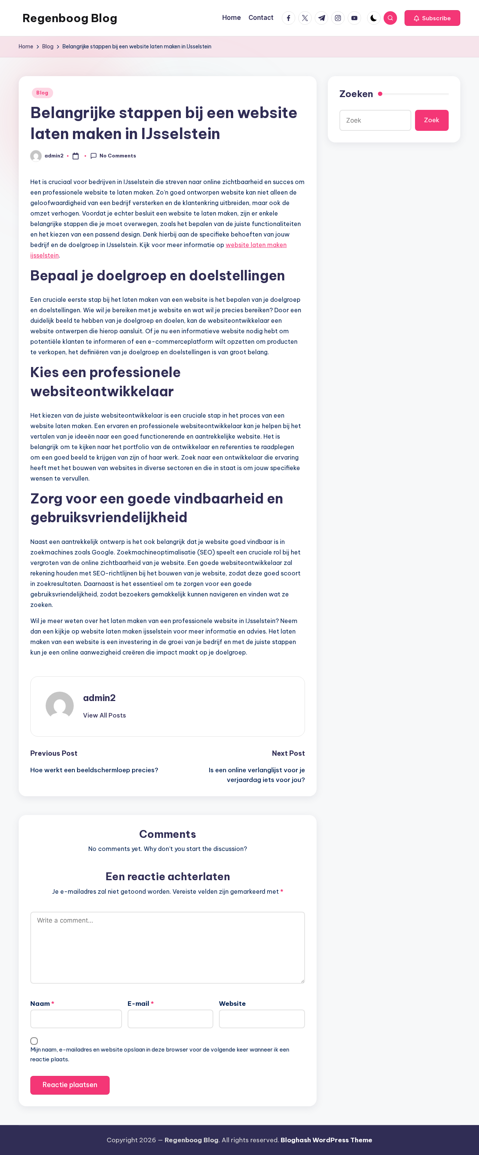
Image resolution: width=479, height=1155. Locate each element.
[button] (432, 18)
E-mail (141, 1003)
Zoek (431, 119)
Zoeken (356, 93)
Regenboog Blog (69, 18)
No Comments (118, 156)
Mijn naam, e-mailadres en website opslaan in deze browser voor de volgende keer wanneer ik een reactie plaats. (159, 1054)
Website (232, 1003)
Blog (42, 93)
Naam (42, 1003)
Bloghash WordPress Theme (326, 1140)
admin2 (99, 697)
